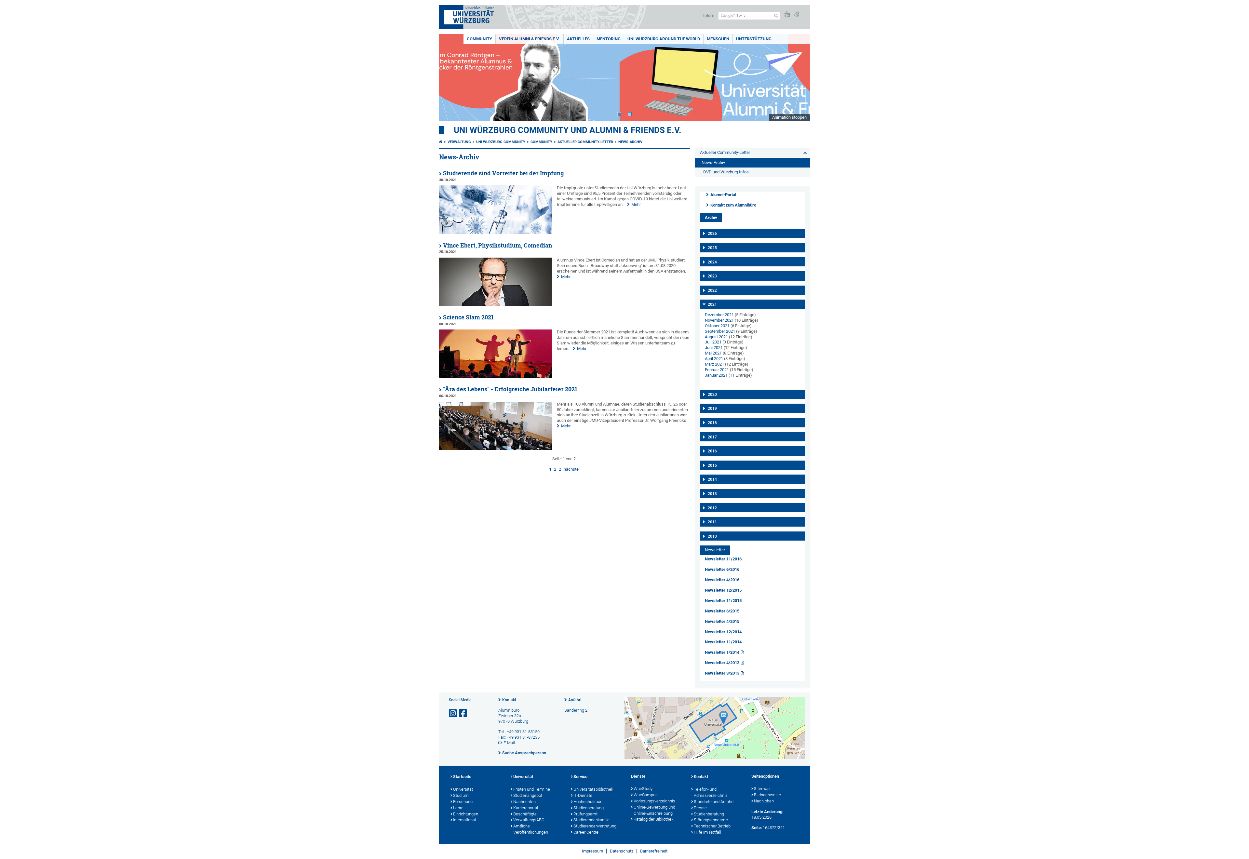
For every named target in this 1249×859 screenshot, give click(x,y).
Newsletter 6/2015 (722, 611)
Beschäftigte (525, 814)
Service (580, 776)
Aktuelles (578, 38)
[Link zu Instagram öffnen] (453, 713)
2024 (712, 262)
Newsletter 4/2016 (722, 579)
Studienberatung (588, 807)
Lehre (458, 807)
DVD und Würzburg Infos (726, 171)
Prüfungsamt (585, 814)
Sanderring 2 (575, 710)
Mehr (636, 204)
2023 (712, 276)
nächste (571, 469)
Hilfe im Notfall (707, 832)
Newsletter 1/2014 (722, 652)
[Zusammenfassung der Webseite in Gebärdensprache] (796, 14)
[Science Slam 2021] (495, 376)
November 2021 (719, 320)
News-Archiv (630, 142)
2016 (712, 451)
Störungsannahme (711, 819)
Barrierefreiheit (653, 851)
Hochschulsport (588, 801)
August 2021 (716, 336)
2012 (712, 508)
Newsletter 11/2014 (723, 641)
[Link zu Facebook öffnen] (463, 713)
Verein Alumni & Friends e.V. (529, 38)
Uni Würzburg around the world (663, 38)
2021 (712, 304)
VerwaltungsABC (528, 819)
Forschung (463, 801)
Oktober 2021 (717, 325)
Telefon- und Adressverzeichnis (711, 792)
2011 (712, 522)
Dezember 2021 (719, 314)
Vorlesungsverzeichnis (654, 801)
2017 (712, 437)
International (464, 819)
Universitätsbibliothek (593, 789)
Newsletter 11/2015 (723, 600)
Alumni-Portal (723, 194)
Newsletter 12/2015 (723, 590)
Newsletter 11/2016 (723, 559)
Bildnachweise (767, 794)
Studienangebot (527, 795)
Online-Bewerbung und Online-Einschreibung (654, 810)
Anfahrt (575, 700)
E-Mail (509, 742)
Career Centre (585, 832)
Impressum (592, 851)
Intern (708, 15)
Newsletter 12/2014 (723, 631)
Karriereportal (525, 807)
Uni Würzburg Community (500, 142)
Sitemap (762, 788)
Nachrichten (524, 801)
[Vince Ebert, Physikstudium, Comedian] (495, 304)
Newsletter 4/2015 (722, 621)
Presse (700, 807)
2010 (712, 536)
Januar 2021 (716, 375)
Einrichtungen (465, 814)
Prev (450, 77)
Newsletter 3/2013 (722, 673)
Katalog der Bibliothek (653, 819)
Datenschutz (621, 851)
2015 (712, 465)
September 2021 (720, 331)
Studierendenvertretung (594, 826)
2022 (712, 290)
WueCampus (646, 794)
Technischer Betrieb (712, 826)
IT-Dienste (582, 795)
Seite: (756, 827)
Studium (461, 795)
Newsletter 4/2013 (722, 662)
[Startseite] (440, 142)
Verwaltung (459, 142)
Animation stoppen (789, 117)
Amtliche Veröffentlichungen (530, 829)
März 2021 (714, 364)
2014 (712, 479)
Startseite (462, 776)
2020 (712, 394)
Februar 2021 (717, 369)
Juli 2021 (713, 342)
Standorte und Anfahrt (714, 801)
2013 (712, 493)
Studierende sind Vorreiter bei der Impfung (503, 173)
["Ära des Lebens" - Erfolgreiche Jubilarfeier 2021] (495, 448)
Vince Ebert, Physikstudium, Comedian (497, 245)
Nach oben (764, 801)
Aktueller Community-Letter (585, 142)
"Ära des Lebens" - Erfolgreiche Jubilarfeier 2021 (510, 389)
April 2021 (714, 358)
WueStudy (643, 788)
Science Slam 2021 (468, 317)
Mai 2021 (713, 353)
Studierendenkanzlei (592, 819)
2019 (712, 408)
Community (479, 38)
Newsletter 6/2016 (722, 569)
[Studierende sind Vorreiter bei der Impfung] (495, 232)
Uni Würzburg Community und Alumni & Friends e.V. (567, 130)
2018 (712, 423)
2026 (712, 233)
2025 (712, 248)
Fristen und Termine (531, 789)
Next (798, 77)
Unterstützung (754, 38)
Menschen (718, 38)
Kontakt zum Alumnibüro (733, 205)
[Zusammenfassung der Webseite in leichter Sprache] (787, 14)
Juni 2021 (714, 347)
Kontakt (509, 700)
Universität (463, 789)
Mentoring (609, 38)
